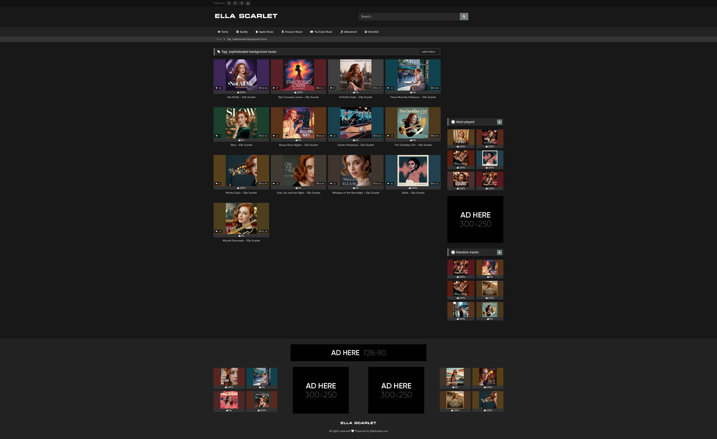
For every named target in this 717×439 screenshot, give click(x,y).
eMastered (350, 31)
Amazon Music (293, 31)
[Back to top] (705, 428)
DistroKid (373, 31)
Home (224, 31)
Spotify (243, 31)
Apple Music (265, 31)
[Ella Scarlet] (246, 16)
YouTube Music (323, 31)
